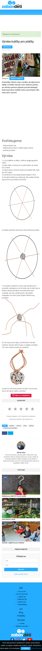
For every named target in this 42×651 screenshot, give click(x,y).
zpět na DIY (7, 47)
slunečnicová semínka (10, 428)
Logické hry (22, 597)
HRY (21, 588)
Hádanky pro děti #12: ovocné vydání (14, 496)
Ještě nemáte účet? (21, 574)
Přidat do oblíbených (21, 395)
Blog (21, 612)
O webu (22, 623)
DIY (21, 609)
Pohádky (21, 615)
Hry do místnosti (22, 594)
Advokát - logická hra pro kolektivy (13, 543)
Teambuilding (22, 604)
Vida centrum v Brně (8, 519)
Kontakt (21, 620)
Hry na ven (22, 591)
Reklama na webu (22, 626)
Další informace (36, 648)
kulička (31, 426)
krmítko (11, 426)
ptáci (25, 426)
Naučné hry (22, 602)
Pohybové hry (22, 599)
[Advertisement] (21, 23)
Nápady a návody (17, 78)
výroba (19, 426)
